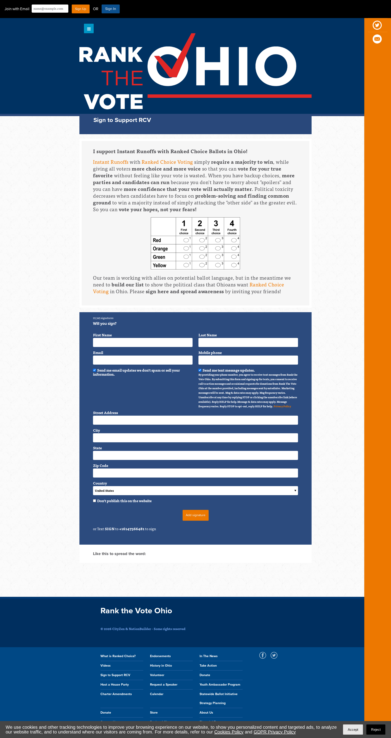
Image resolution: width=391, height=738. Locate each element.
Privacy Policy (282, 406)
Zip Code (100, 465)
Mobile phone (210, 352)
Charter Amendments (116, 694)
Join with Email (17, 9)
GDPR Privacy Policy (275, 731)
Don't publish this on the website (124, 501)
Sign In (110, 9)
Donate (205, 675)
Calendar (156, 694)
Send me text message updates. (248, 388)
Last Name (207, 335)
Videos (105, 666)
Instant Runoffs (111, 162)
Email (98, 352)
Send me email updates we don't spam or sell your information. (136, 372)
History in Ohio (161, 666)
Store (154, 713)
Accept (353, 729)
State (97, 448)
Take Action (208, 666)
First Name (102, 335)
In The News (209, 656)
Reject (376, 729)
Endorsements (160, 656)
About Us (206, 713)
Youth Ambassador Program (220, 684)
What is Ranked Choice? (118, 656)
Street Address (105, 412)
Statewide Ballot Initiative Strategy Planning (219, 698)
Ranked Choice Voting (167, 162)
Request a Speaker (163, 684)
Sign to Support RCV (115, 675)
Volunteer (157, 675)
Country (100, 483)
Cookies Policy (228, 731)
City (96, 430)
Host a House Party (114, 684)
